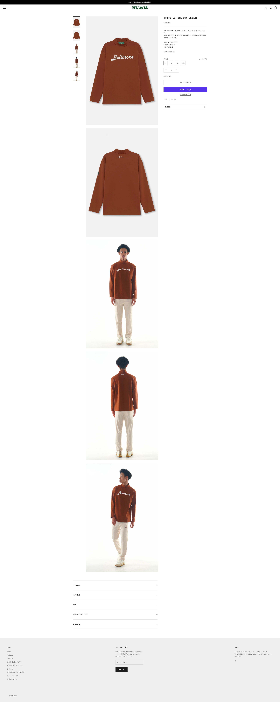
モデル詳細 (76, 595)
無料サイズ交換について (80, 614)
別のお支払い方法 (185, 94)
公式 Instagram (12, 679)
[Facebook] (169, 99)
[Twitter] (172, 99)
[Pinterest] (175, 99)
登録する (121, 669)
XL (177, 63)
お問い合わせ (11, 669)
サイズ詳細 (76, 585)
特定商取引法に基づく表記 (15, 672)
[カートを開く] (276, 7)
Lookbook (10, 659)
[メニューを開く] (4, 8)
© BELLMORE (13, 696)
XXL (183, 63)
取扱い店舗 (76, 624)
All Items (10, 655)
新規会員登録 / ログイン (14, 662)
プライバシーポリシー (14, 676)
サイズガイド (203, 59)
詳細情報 (167, 107)
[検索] (271, 8)
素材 (74, 605)
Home (9, 652)
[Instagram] (235, 661)
